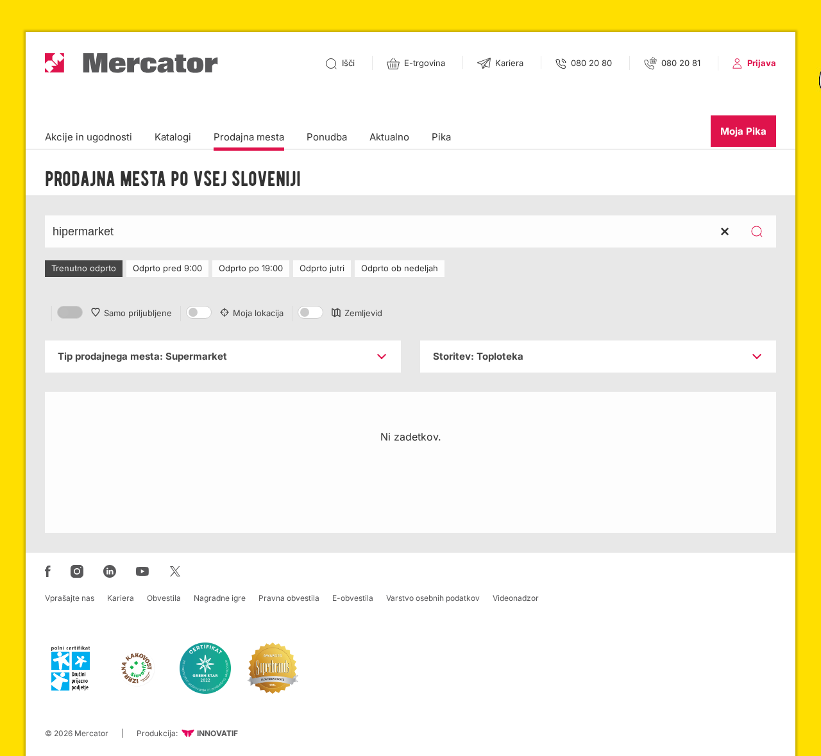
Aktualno (389, 137)
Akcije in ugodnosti (88, 137)
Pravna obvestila (288, 598)
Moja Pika (743, 131)
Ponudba (327, 137)
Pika (441, 137)
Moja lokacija (258, 313)
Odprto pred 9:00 (167, 268)
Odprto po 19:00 (251, 268)
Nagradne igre (220, 598)
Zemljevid (363, 313)
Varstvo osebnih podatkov (433, 598)
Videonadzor (516, 598)
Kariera (120, 598)
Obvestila (164, 598)
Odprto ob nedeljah (399, 268)
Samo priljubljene (138, 313)
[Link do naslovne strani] (131, 63)
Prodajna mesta (249, 137)
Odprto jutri (322, 268)
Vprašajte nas (69, 598)
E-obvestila (352, 598)
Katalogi (173, 137)
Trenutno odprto (83, 268)
